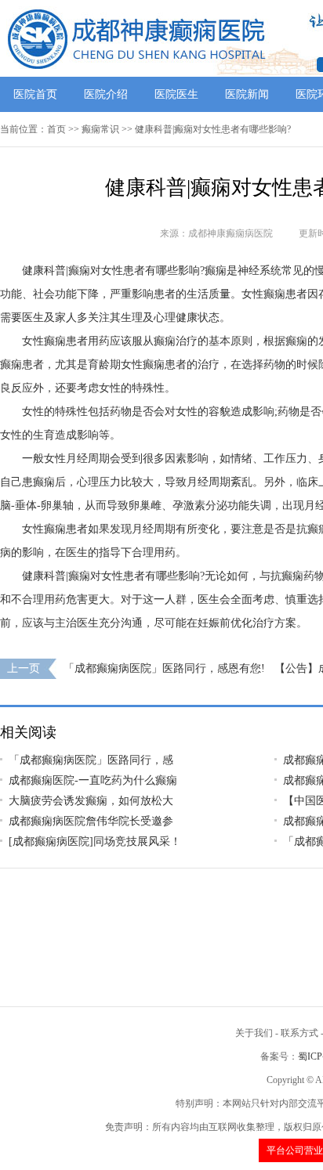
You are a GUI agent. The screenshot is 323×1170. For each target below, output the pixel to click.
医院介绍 (106, 94)
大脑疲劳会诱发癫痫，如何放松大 (91, 801)
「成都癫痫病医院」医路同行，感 (91, 760)
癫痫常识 (100, 129)
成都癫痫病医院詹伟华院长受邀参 (91, 821)
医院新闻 (247, 94)
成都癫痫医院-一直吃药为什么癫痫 (93, 780)
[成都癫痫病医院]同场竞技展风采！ (95, 841)
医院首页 (35, 94)
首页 (56, 129)
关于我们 (254, 1032)
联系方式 (299, 1032)
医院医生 (176, 94)
